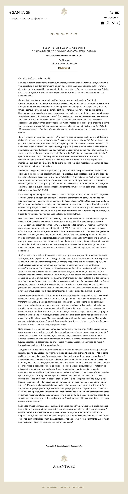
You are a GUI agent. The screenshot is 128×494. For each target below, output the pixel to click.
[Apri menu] (116, 12)
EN (57, 34)
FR (67, 34)
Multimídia (64, 68)
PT (76, 34)
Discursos (28, 18)
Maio (44, 18)
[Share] (118, 23)
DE (52, 34)
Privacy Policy (78, 487)
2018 (38, 18)
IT (71, 34)
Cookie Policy (65, 487)
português (110, 18)
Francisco (15, 18)
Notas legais (52, 487)
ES (62, 34)
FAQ (43, 487)
